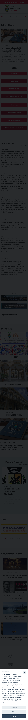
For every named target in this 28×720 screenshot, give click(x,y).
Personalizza (14, 707)
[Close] (24, 672)
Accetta (14, 716)
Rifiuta (14, 712)
